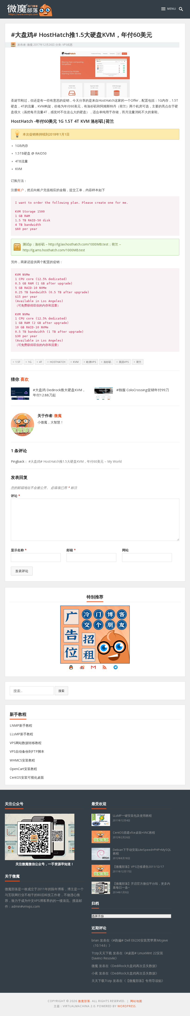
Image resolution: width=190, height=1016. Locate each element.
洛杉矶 (107, 362)
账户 (20, 190)
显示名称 (19, 550)
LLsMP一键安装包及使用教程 (132, 815)
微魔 (30, 45)
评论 (15, 495)
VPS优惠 (67, 45)
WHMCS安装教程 (22, 760)
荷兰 (138, 362)
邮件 (93, 668)
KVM (76, 362)
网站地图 (136, 1001)
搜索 (61, 691)
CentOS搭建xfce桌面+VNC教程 (134, 832)
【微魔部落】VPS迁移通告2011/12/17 (138, 866)
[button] (168, 9)
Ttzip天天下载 (102, 953)
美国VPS (124, 362)
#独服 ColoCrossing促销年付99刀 (142, 389)
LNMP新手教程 (21, 725)
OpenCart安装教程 (23, 769)
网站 (125, 550)
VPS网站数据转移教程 (25, 743)
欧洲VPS (91, 362)
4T (40, 362)
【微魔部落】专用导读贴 (144, 980)
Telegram (115, 668)
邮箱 (71, 550)
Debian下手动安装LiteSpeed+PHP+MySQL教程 (142, 852)
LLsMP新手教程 (21, 734)
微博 (82, 668)
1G (30, 362)
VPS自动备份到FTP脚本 (27, 751)
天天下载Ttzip (102, 980)
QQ (70, 668)
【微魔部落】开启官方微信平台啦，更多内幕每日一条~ (141, 885)
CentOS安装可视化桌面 (27, 777)
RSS (104, 668)
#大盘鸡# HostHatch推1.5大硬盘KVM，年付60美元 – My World (75, 461)
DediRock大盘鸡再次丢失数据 (133, 966)
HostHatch (57, 362)
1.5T (17, 362)
